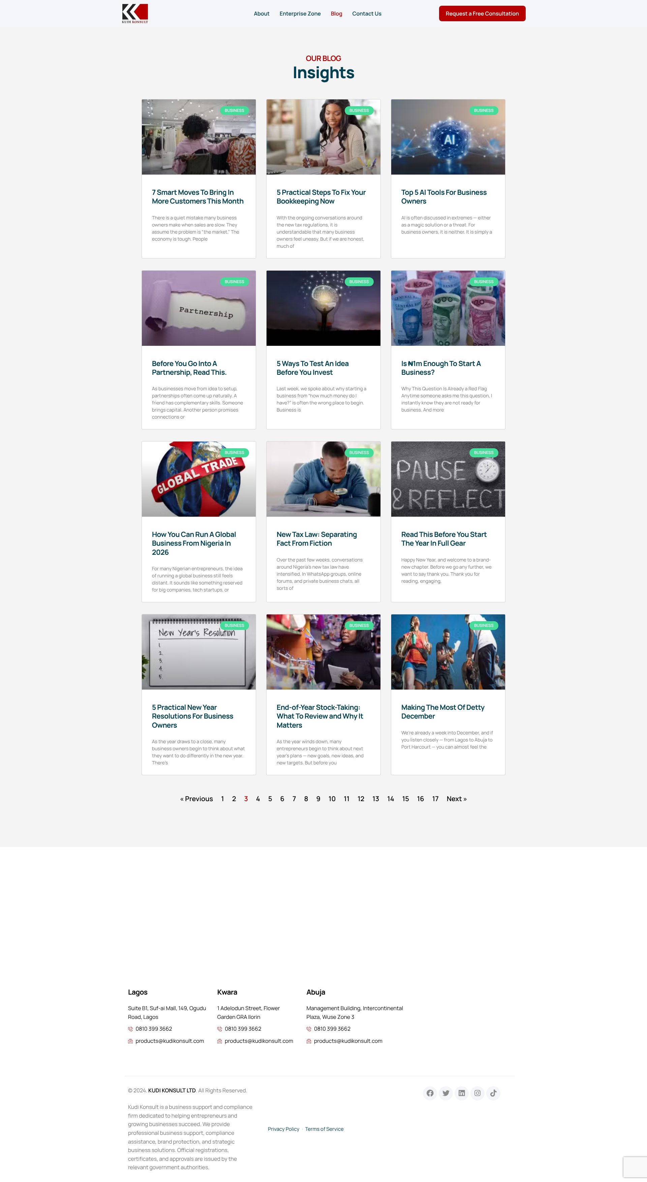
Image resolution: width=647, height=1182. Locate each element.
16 (420, 798)
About (262, 13)
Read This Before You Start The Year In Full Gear (444, 539)
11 (346, 798)
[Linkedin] (462, 1093)
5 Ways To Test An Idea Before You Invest (313, 368)
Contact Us (366, 13)
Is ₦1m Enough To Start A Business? (441, 368)
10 (332, 798)
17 (435, 798)
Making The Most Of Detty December (443, 712)
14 (390, 798)
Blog (336, 13)
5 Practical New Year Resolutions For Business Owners (192, 716)
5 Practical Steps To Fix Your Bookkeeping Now (321, 197)
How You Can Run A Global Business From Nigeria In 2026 (194, 543)
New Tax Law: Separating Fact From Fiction (317, 539)
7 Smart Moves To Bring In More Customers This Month (198, 197)
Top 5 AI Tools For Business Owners (444, 197)
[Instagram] (477, 1093)
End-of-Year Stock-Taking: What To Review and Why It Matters (320, 716)
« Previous (196, 798)
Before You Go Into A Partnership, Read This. (189, 368)
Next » (457, 798)
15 (405, 798)
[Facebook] (430, 1093)
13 (375, 798)
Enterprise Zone (300, 13)
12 (361, 798)
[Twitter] (446, 1093)
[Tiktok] (493, 1093)
